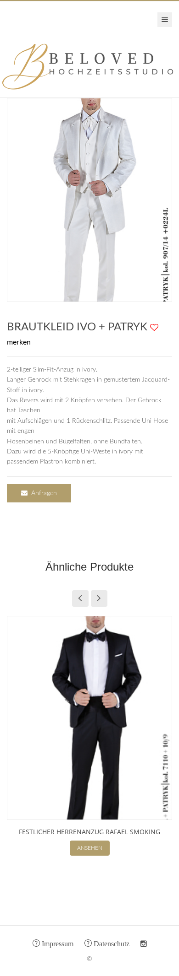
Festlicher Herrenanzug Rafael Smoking (89, 831)
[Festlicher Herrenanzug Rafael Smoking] (89, 718)
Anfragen (44, 493)
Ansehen (89, 848)
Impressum (56, 943)
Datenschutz (110, 943)
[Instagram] (143, 944)
